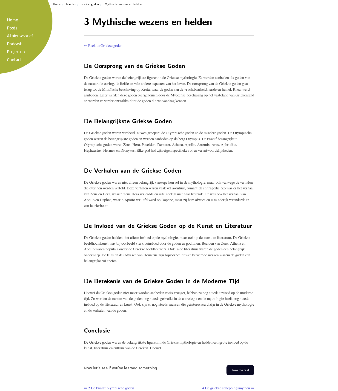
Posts (12, 28)
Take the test (240, 370)
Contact (14, 59)
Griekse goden (89, 4)
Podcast (14, 43)
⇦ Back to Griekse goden (103, 45)
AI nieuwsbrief (20, 35)
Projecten (16, 51)
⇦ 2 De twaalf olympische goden (109, 388)
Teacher (70, 4)
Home (57, 4)
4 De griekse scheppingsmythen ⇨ (228, 388)
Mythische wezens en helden (123, 4)
